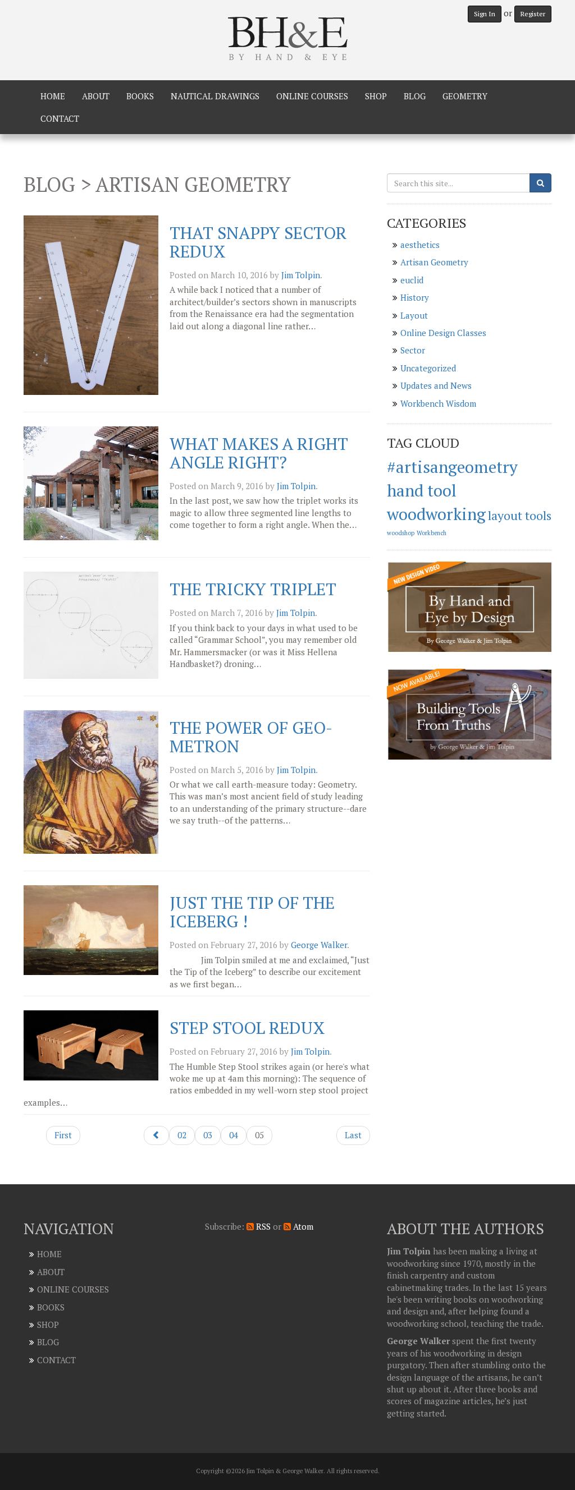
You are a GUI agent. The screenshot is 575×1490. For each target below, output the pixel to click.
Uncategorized (428, 368)
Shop (376, 96)
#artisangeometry (452, 466)
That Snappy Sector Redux (258, 242)
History (414, 297)
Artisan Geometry (434, 262)
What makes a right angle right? (259, 453)
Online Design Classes (443, 332)
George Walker (319, 944)
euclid (411, 280)
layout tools (519, 515)
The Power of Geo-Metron (251, 736)
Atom (302, 1226)
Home (52, 96)
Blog (415, 96)
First (63, 1135)
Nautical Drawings (215, 96)
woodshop (400, 533)
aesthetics (420, 244)
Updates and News (436, 385)
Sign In (484, 14)
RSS (262, 1226)
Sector (412, 350)
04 (233, 1135)
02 (181, 1135)
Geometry (464, 96)
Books (140, 96)
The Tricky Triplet (253, 589)
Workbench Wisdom (438, 403)
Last (353, 1135)
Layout (414, 315)
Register (533, 14)
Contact (59, 118)
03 (207, 1135)
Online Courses (312, 96)
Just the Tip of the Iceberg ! (252, 911)
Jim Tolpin (300, 274)
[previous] (156, 1135)
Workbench (431, 533)
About (95, 96)
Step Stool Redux (247, 1028)
